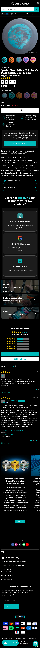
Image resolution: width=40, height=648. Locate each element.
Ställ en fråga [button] (20, 359)
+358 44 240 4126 (7, 575)
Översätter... (8, 392)
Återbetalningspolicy (29, 638)
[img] (5, 372)
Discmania (5, 68)
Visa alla (20, 521)
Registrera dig (12, 607)
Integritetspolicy (20, 641)
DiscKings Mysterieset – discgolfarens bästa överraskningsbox (15, 481)
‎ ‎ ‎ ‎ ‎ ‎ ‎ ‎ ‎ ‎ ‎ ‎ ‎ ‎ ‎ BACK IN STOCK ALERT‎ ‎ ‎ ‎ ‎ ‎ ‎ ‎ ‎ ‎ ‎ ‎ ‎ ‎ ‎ (20, 143)
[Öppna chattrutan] (35, 644)
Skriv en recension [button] (20, 354)
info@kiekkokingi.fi (7, 579)
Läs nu (15, 514)
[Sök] (36, 9)
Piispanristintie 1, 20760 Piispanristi (12, 565)
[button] (5, 78)
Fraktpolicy (17, 638)
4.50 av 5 (25, 332)
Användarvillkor (7, 638)
